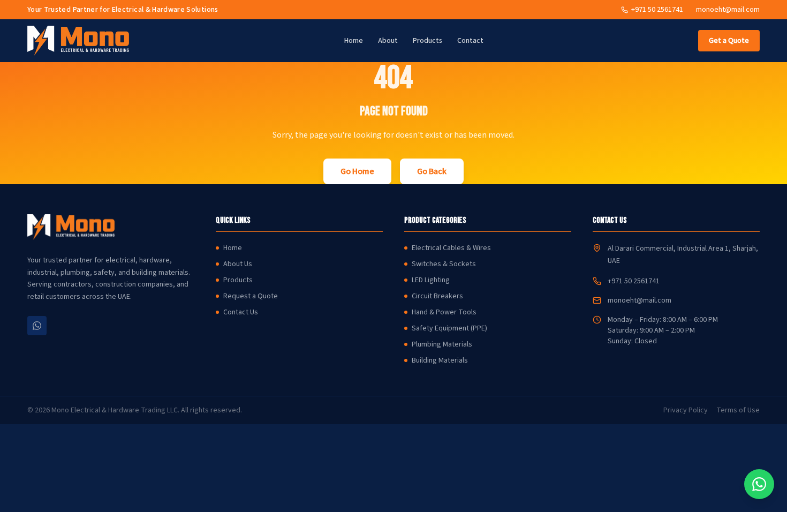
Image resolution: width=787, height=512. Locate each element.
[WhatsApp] (37, 325)
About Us (237, 264)
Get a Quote (729, 40)
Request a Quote (250, 296)
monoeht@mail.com (728, 9)
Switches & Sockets (444, 264)
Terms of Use (738, 410)
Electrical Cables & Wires (451, 248)
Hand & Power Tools (444, 312)
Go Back (432, 171)
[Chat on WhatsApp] (759, 484)
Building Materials (440, 360)
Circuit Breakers (437, 296)
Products (427, 40)
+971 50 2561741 (634, 281)
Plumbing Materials (442, 344)
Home (353, 40)
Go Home (357, 171)
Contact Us (240, 312)
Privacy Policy (685, 410)
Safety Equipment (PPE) (449, 328)
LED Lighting (431, 280)
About (388, 40)
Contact (470, 40)
